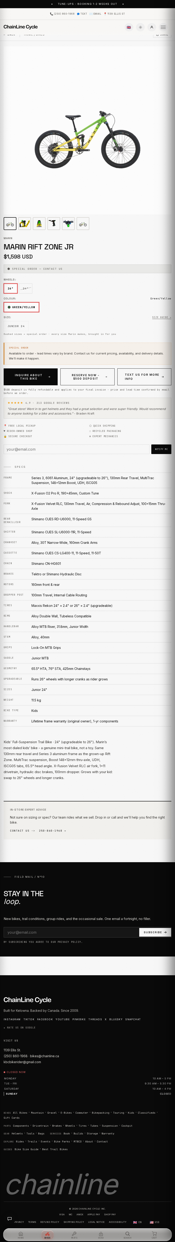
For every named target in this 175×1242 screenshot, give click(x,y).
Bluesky (116, 1019)
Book (67, 1133)
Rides (20, 1141)
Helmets (17, 1133)
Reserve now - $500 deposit (86, 376)
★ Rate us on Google (20, 1027)
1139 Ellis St (114, 14)
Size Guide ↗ (161, 317)
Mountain (37, 1112)
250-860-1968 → (52, 830)
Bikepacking (100, 1112)
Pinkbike (79, 1019)
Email (95, 14)
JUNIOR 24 (16, 326)
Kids (131, 1112)
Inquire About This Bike (29, 376)
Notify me (161, 449)
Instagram (12, 1019)
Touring (118, 1112)
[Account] (151, 27)
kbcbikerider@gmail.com (22, 1062)
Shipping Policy (74, 1222)
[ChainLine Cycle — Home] (21, 27)
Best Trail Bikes (55, 1149)
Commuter (81, 1112)
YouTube (63, 1019)
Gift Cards (12, 1117)
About (89, 1141)
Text (83, 13)
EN (137, 1222)
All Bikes (20, 1112)
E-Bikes (66, 1112)
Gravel (52, 1112)
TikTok (28, 1019)
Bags (41, 1133)
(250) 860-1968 (62, 14)
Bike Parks (62, 1141)
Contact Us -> (22, 830)
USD (155, 1222)
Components (21, 1125)
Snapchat (133, 1019)
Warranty (108, 1133)
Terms (32, 1222)
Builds (78, 1133)
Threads (95, 1019)
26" (10, 288)
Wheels (70, 1125)
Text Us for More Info (142, 377)
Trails (32, 1141)
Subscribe (153, 932)
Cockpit (127, 1125)
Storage (92, 1133)
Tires (83, 1125)
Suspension (110, 1125)
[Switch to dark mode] (140, 27)
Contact (102, 1141)
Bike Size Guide (27, 1149)
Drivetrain (41, 1125)
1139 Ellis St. (12, 1050)
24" (25, 288)
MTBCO (78, 1141)
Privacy (19, 1222)
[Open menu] (163, 27)
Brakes (57, 1125)
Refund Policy (49, 1222)
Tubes (94, 1125)
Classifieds (146, 1112)
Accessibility (117, 1222)
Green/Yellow (23, 307)
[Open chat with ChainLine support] (9, 1219)
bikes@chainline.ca (44, 1056)
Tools (30, 1133)
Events (45, 1141)
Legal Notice (96, 1222)
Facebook (45, 1019)
